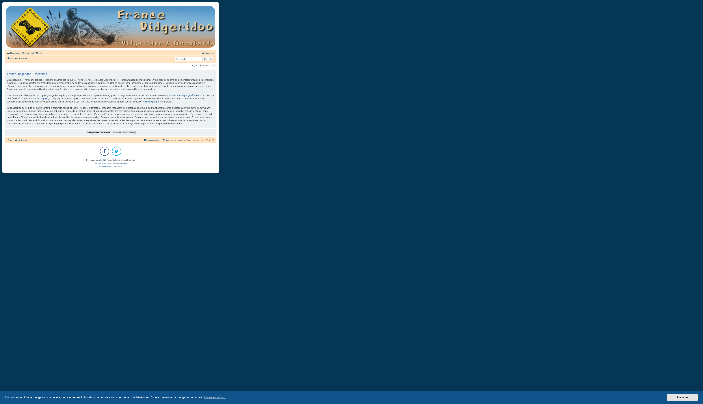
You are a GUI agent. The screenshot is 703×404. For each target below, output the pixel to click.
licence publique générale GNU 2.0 (188, 95)
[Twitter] (116, 151)
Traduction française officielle (106, 163)
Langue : (194, 65)
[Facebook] (104, 151)
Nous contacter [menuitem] (154, 140)
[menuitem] (27, 53)
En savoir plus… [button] (215, 397)
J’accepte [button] (682, 397)
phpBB (102, 160)
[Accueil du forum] (110, 27)
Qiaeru (124, 163)
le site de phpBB (39, 98)
